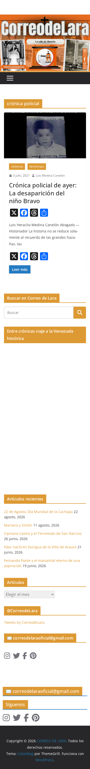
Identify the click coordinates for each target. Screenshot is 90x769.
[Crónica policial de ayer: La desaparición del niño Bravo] (45, 135)
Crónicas (17, 166)
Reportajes (37, 166)
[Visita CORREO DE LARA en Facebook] (24, 657)
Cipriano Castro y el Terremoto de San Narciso (43, 533)
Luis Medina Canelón (50, 175)
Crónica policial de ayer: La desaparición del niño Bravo (42, 193)
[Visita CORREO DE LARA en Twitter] (16, 657)
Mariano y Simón (18, 525)
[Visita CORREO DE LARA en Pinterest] (33, 657)
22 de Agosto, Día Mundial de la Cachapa (38, 511)
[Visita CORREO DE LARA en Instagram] (7, 657)
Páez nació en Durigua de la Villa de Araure (40, 547)
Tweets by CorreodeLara (24, 622)
